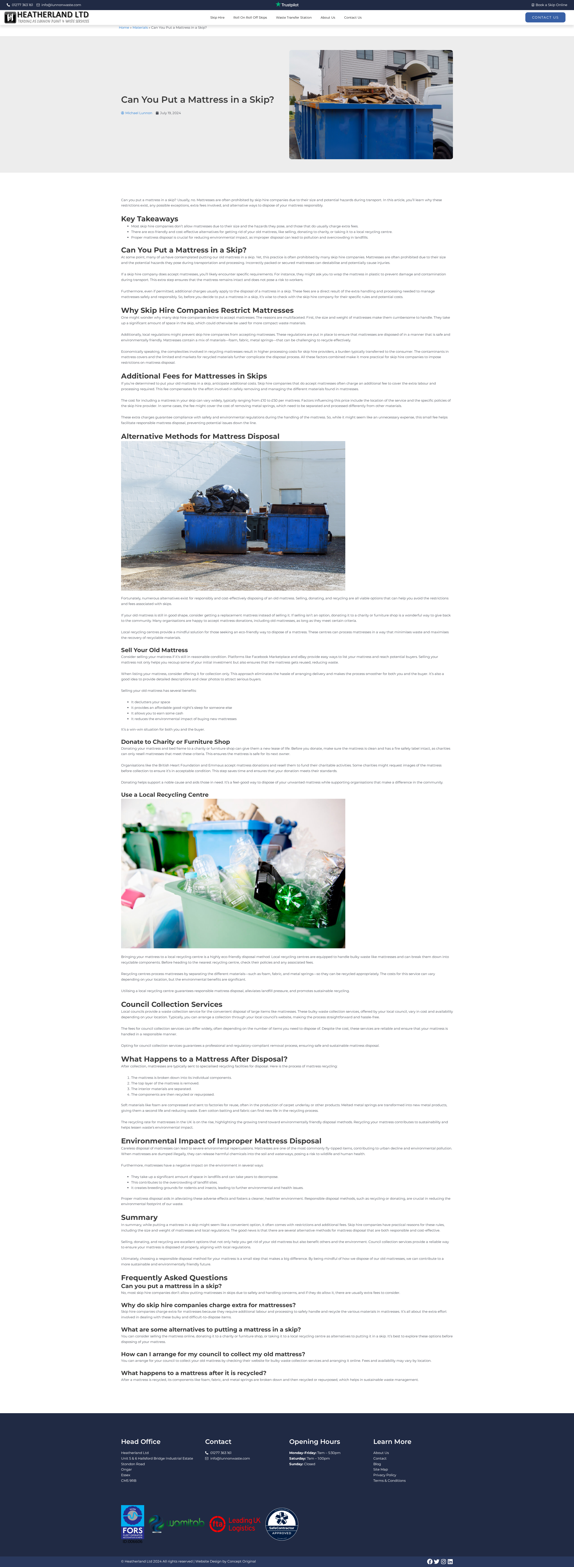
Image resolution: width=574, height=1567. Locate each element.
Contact (380, 1458)
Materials (140, 27)
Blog (377, 1464)
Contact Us (353, 17)
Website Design (208, 1561)
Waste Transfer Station (294, 17)
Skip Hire (217, 17)
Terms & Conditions (389, 1480)
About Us (328, 17)
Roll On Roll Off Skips (250, 17)
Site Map (380, 1469)
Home (124, 27)
